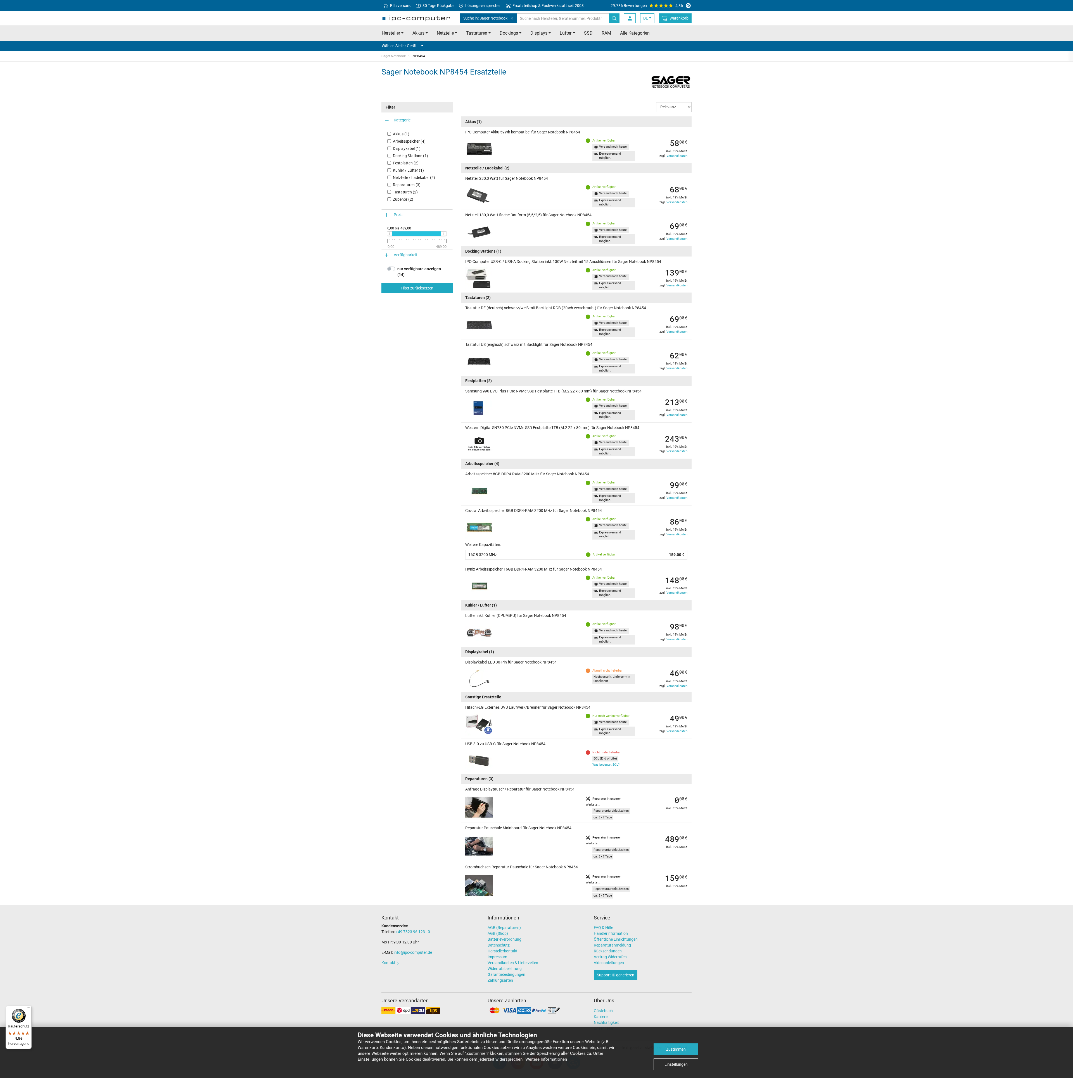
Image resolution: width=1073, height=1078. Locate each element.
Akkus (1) (401, 134)
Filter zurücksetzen (417, 288)
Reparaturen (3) (407, 185)
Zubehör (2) (403, 199)
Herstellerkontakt (502, 951)
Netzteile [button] (445, 33)
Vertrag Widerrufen (610, 957)
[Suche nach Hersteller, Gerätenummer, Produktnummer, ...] (614, 18)
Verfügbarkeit (405, 255)
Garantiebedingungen (506, 974)
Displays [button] (538, 33)
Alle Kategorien (635, 33)
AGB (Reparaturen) (504, 927)
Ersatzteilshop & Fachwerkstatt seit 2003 (548, 5)
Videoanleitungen (609, 962)
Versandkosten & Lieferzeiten (513, 962)
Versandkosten (676, 156)
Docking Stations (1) (410, 156)
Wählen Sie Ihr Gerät (399, 46)
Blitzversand (400, 5)
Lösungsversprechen (483, 5)
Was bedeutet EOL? (605, 764)
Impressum (497, 957)
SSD (588, 33)
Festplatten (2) (406, 163)
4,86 (647, 5)
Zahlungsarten (500, 980)
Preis (398, 214)
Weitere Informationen (546, 1059)
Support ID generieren (615, 975)
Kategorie (402, 120)
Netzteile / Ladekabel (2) (414, 177)
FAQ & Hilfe (603, 927)
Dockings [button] (509, 33)
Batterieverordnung (504, 939)
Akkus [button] (418, 33)
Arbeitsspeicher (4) (409, 141)
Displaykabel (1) (407, 148)
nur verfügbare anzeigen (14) (419, 272)
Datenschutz (499, 945)
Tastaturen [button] (476, 33)
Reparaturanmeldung (612, 945)
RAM (606, 33)
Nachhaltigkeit (606, 1022)
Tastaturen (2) (405, 192)
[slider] (389, 233)
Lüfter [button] (565, 33)
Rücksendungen (608, 951)
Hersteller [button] (391, 33)
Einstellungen (676, 1064)
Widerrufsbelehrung (505, 968)
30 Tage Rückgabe (438, 5)
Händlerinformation (611, 933)
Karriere (600, 1016)
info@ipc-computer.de (413, 952)
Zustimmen (676, 1049)
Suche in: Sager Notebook (485, 18)
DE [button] (645, 18)
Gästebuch (603, 1010)
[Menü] (28, 1009)
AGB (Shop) (498, 933)
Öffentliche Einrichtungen (616, 939)
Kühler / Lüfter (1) (408, 170)
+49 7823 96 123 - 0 (413, 932)
